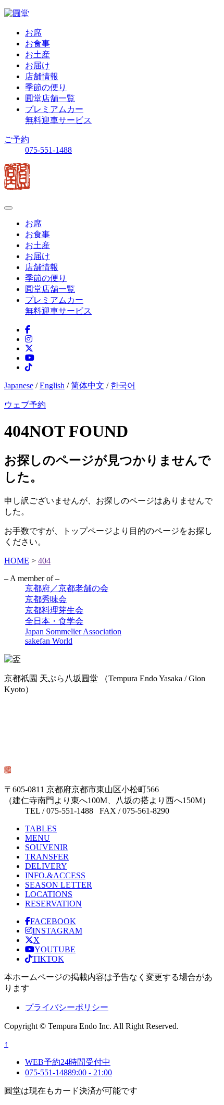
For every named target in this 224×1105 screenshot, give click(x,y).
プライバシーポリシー (66, 1007)
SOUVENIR (46, 847)
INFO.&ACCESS (55, 875)
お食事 (37, 43)
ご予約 (16, 139)
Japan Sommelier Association (73, 631)
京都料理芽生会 (54, 610)
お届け (37, 65)
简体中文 (87, 385)
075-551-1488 (48, 149)
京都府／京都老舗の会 (66, 588)
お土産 (37, 54)
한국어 (122, 385)
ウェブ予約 (25, 404)
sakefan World (48, 640)
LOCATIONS (48, 894)
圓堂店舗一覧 (50, 98)
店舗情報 (41, 76)
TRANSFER (47, 856)
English (52, 385)
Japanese (18, 385)
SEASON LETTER (58, 884)
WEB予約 (67, 1062)
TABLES (41, 828)
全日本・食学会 (54, 621)
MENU (37, 837)
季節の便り (46, 87)
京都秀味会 (46, 599)
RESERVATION (53, 903)
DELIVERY (46, 866)
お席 (33, 32)
